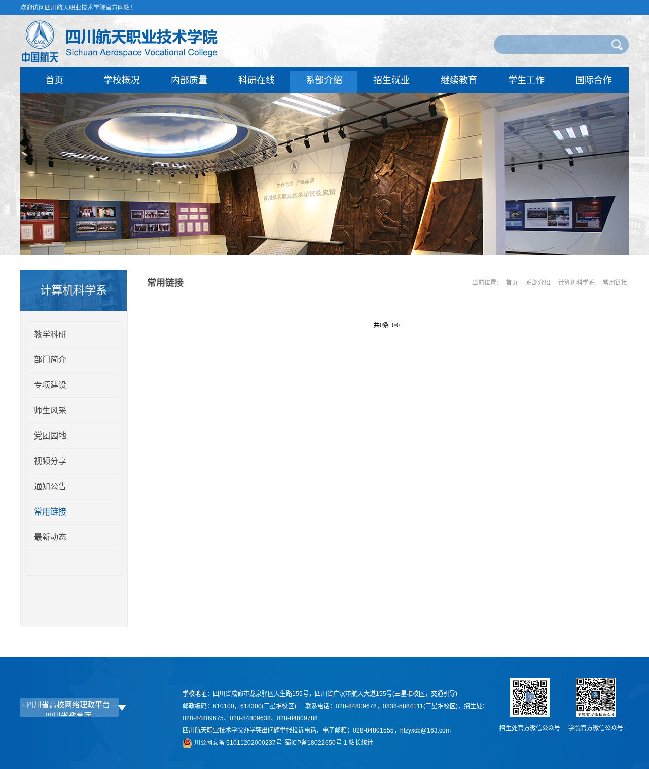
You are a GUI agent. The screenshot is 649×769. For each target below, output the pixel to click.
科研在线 (256, 80)
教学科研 (50, 334)
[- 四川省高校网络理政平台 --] (69, 704)
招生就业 (391, 80)
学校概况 (121, 80)
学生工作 (526, 80)
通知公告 (50, 486)
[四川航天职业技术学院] (124, 62)
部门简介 (50, 359)
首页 (54, 80)
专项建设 (50, 385)
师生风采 (50, 410)
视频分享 (50, 461)
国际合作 (593, 80)
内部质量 (189, 80)
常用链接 (50, 511)
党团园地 (50, 435)
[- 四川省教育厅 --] (69, 715)
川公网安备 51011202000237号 (239, 742)
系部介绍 (324, 80)
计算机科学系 (576, 282)
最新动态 (50, 537)
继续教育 (459, 80)
